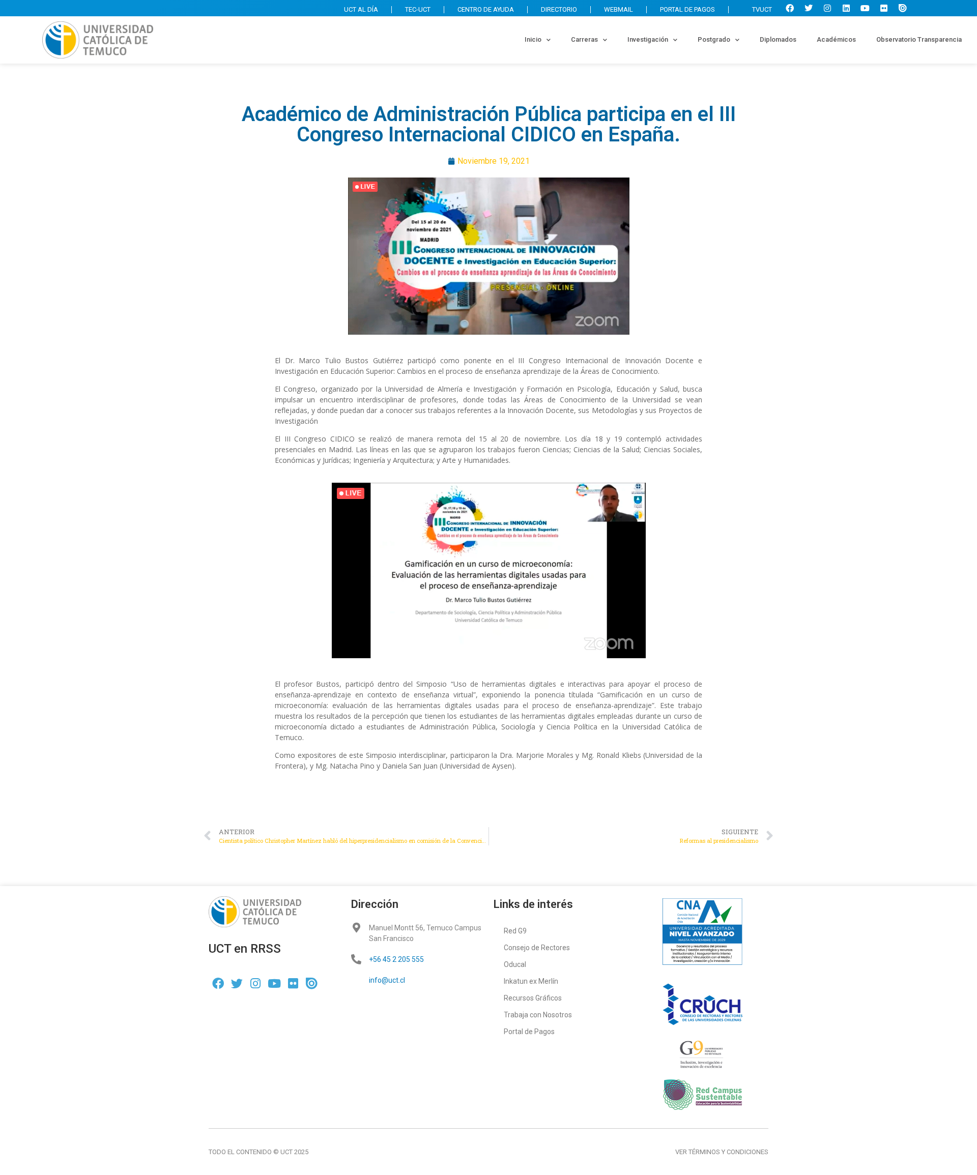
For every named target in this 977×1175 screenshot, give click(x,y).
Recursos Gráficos (533, 998)
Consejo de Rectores (537, 948)
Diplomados (778, 39)
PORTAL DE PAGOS (687, 9)
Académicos (836, 39)
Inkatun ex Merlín (531, 981)
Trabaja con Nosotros (538, 1015)
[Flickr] (884, 8)
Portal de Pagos (529, 1031)
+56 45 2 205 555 (396, 959)
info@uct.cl (387, 980)
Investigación (647, 39)
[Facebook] (790, 8)
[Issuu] (903, 8)
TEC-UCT (417, 9)
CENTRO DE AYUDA (485, 9)
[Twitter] (808, 8)
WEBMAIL (618, 9)
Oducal (515, 964)
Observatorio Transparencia (919, 39)
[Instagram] (827, 8)
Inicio (533, 39)
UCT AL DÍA (361, 9)
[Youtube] (865, 8)
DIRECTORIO (559, 9)
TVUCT (762, 9)
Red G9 (515, 931)
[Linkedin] (846, 8)
